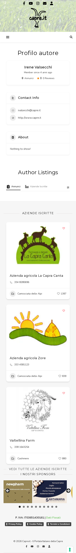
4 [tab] (32, 507)
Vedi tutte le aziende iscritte (38, 469)
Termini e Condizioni (60, 524)
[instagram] (38, 3)
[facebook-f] (24, 3)
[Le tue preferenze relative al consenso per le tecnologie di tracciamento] (69, 549)
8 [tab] (48, 507)
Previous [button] (8, 491)
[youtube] (31, 3)
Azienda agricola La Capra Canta (36, 276)
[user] (51, 3)
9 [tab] (52, 507)
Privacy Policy (15, 524)
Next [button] (68, 491)
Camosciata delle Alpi (29, 293)
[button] (10, 327)
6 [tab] (40, 507)
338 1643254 (21, 447)
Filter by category (66, 187)
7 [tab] (44, 507)
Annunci (16, 186)
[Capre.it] (38, 15)
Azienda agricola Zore (28, 358)
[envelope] (45, 3)
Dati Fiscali (53, 517)
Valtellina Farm (22, 440)
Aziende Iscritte (38, 186)
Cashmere (23, 458)
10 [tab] (56, 507)
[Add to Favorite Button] (63, 228)
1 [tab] (20, 507)
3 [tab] (28, 507)
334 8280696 (21, 282)
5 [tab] (36, 507)
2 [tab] (24, 507)
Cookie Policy (35, 524)
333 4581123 (21, 364)
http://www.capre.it (29, 118)
